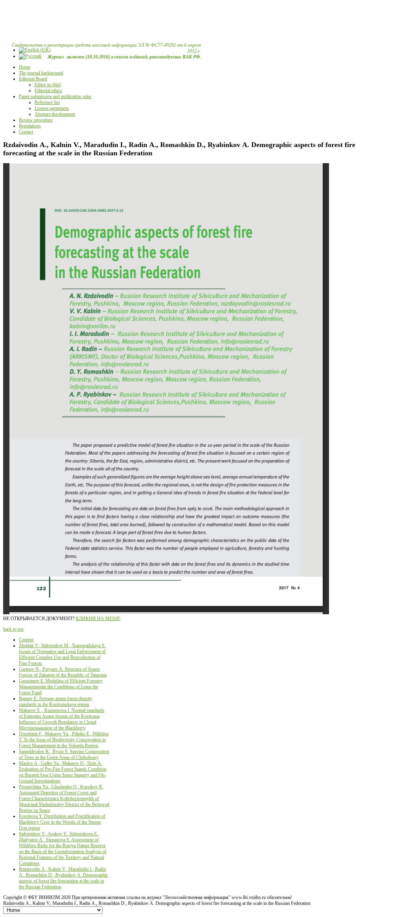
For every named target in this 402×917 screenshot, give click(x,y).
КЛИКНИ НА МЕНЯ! (98, 618)
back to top (13, 629)
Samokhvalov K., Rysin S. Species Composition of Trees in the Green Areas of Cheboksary (64, 754)
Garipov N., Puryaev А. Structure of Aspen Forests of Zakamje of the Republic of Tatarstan (63, 672)
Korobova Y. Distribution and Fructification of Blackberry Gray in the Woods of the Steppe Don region (62, 822)
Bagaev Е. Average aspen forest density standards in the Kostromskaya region (55, 701)
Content (26, 639)
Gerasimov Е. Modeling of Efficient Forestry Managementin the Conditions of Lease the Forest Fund (60, 686)
